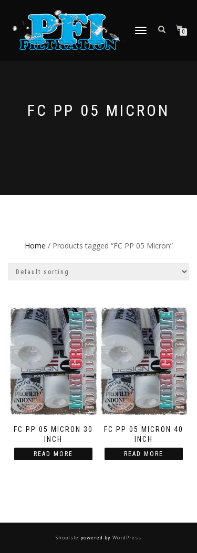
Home (35, 246)
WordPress (126, 537)
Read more (53, 454)
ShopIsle (68, 537)
